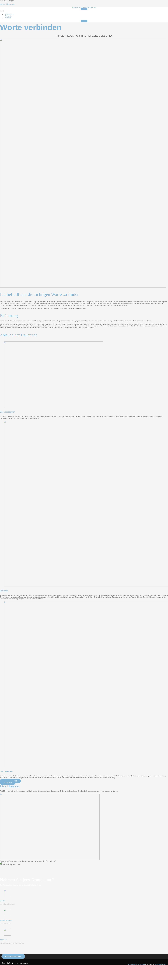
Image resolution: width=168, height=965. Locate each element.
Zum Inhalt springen (7, 1)
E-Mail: (2, 901)
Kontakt (8, 18)
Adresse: (3, 940)
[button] (84, 11)
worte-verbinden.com (7, 4)
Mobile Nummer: (6, 920)
